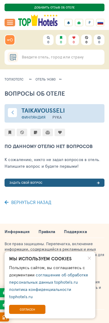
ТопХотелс (14, 79)
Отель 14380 (45, 79)
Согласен (27, 309)
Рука (57, 117)
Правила (46, 232)
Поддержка (75, 232)
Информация (17, 232)
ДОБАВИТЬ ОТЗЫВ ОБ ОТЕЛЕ (54, 7)
